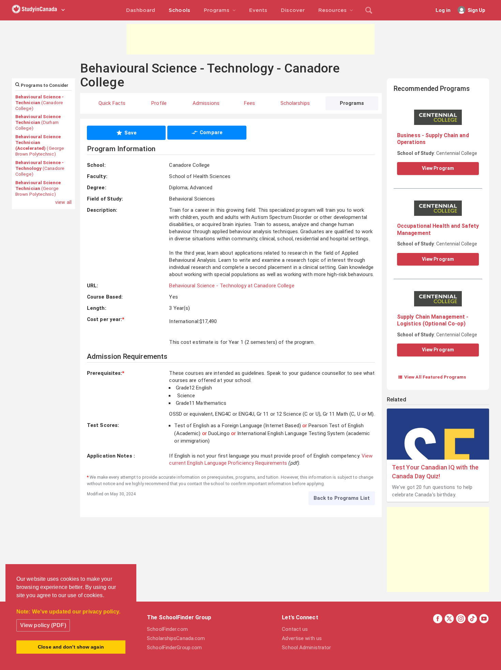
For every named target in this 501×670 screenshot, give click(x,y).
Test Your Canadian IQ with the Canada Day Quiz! (435, 471)
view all (63, 202)
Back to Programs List (342, 498)
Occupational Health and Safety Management (438, 229)
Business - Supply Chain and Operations (433, 138)
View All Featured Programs (432, 377)
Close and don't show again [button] (71, 647)
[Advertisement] (250, 39)
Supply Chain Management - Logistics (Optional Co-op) (433, 320)
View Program (438, 168)
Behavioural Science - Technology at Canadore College (231, 286)
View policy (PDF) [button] (43, 625)
